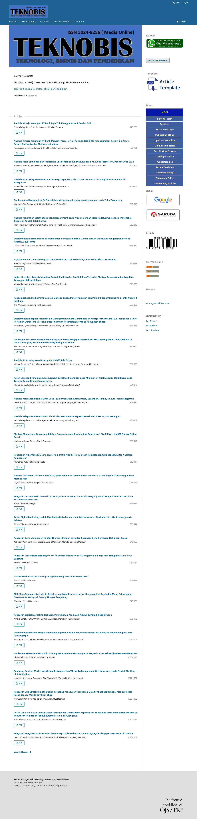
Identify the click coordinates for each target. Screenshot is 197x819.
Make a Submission (157, 60)
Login (185, 2)
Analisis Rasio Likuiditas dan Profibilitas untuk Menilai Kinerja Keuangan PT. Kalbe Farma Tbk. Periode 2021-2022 (74, 161)
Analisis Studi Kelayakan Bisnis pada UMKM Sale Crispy (43, 360)
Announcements (62, 21)
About (79, 21)
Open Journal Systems (157, 303)
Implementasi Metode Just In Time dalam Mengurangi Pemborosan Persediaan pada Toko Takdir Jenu (68, 200)
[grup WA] (164, 46)
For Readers (151, 321)
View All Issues (21, 752)
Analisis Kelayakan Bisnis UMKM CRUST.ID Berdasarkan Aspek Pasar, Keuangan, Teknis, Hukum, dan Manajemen (74, 398)
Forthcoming (28, 21)
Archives (44, 21)
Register (175, 2)
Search (182, 21)
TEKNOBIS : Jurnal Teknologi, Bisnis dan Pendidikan (40, 88)
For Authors (151, 325)
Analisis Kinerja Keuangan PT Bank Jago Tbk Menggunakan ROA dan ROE (52, 123)
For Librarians (152, 330)
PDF (20, 132)
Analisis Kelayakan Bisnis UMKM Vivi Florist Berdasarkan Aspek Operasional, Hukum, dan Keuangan (67, 416)
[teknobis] (164, 92)
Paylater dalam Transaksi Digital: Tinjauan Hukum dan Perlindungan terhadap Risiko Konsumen (65, 259)
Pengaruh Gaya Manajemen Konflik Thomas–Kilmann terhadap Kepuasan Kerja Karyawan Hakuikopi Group (70, 537)
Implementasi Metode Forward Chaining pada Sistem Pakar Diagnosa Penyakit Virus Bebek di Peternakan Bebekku (75, 653)
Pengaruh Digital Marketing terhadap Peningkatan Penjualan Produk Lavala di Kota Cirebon (63, 614)
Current (13, 21)
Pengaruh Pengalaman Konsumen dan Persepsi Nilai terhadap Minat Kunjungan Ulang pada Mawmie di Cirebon (73, 733)
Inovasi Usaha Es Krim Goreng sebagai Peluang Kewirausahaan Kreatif (51, 576)
